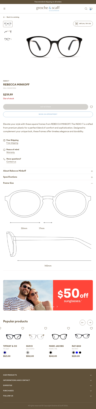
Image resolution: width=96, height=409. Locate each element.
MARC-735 (30, 349)
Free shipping (12, 143)
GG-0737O (7, 349)
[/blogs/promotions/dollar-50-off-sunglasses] (48, 295)
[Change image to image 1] (8, 24)
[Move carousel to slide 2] (48, 306)
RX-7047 (52, 349)
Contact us (11, 162)
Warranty (10, 152)
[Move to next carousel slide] (57, 306)
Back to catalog (13, 17)
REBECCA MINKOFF (16, 84)
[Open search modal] (86, 8)
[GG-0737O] (13, 337)
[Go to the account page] (91, 106)
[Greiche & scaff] (48, 8)
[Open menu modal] (4, 8)
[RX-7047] (59, 336)
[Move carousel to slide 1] (43, 306)
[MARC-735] (36, 337)
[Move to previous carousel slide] (39, 306)
